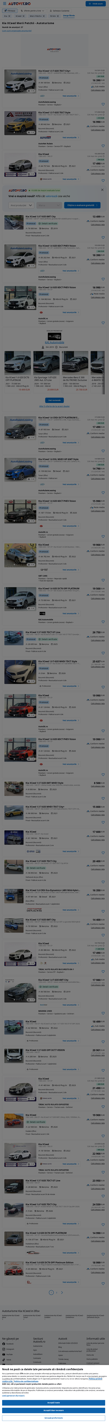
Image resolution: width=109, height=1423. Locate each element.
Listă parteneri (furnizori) (13, 1396)
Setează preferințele (54, 1418)
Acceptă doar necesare (54, 1410)
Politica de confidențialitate (26, 1381)
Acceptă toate (53, 1402)
